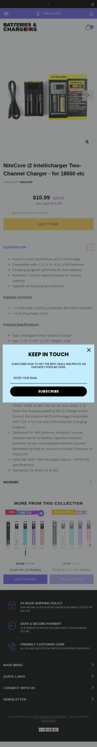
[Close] (88, 350)
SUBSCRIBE (48, 391)
